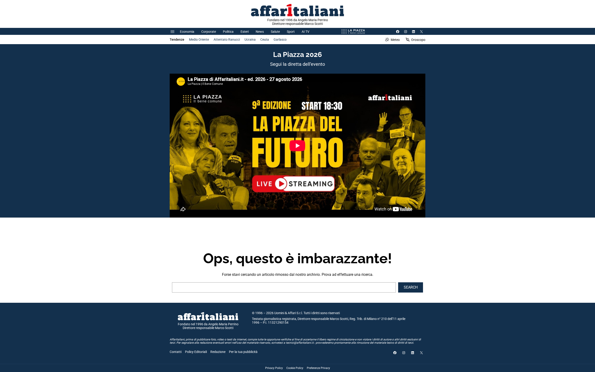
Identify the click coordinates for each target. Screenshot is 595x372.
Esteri (245, 31)
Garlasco (280, 39)
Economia (187, 31)
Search (411, 287)
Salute (275, 31)
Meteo (395, 40)
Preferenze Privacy (318, 368)
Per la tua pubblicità (243, 352)
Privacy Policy (274, 368)
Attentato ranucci (227, 39)
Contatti (176, 352)
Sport (291, 31)
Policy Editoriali (196, 352)
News (260, 31)
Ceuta (264, 39)
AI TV (305, 31)
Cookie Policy (294, 368)
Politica (228, 31)
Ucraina (250, 39)
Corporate (208, 31)
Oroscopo (418, 40)
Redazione (217, 352)
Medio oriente (199, 39)
